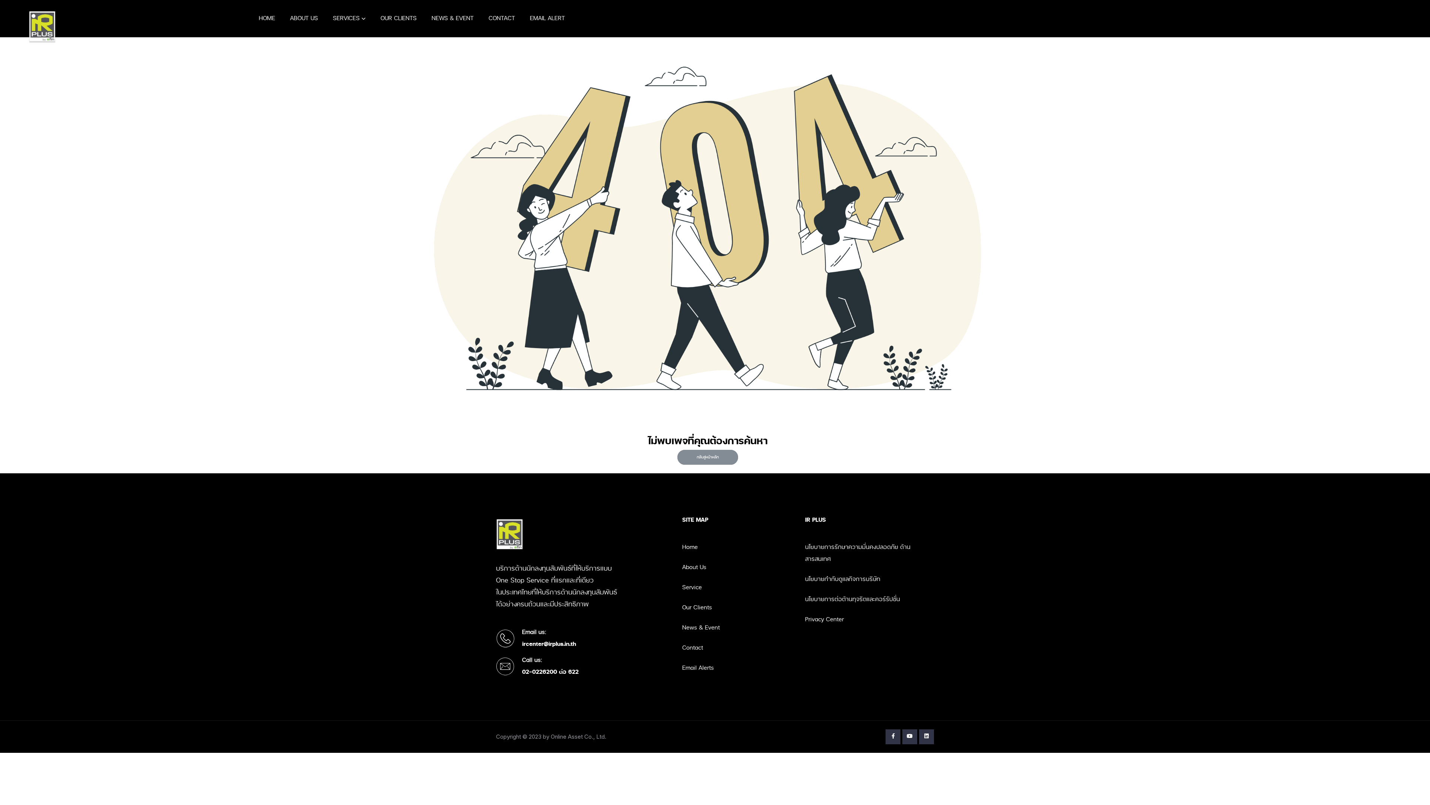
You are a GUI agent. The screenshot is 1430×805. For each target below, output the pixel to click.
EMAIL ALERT (547, 18)
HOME (267, 18)
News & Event (701, 628)
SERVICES (346, 18)
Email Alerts (698, 668)
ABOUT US (304, 18)
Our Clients (697, 607)
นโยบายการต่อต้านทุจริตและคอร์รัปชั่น (852, 599)
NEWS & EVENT (453, 18)
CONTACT (502, 18)
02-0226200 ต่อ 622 (550, 672)
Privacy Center (824, 619)
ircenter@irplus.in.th (549, 644)
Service (692, 587)
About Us (694, 567)
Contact (692, 648)
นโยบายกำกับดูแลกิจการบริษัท (842, 579)
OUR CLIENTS (399, 18)
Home (690, 547)
